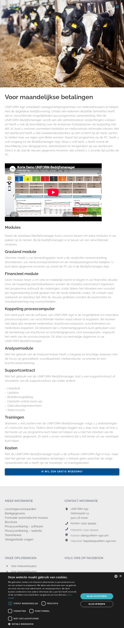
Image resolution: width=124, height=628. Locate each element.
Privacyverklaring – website (23, 530)
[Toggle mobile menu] (117, 7)
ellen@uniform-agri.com (95, 535)
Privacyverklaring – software (24, 526)
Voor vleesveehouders (24, 571)
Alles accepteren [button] (97, 596)
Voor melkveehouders (23, 566)
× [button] (120, 576)
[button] (42, 624)
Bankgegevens (15, 513)
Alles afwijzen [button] (96, 604)
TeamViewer (13, 535)
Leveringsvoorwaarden (20, 509)
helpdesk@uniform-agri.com (99, 541)
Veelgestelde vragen (19, 539)
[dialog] (62, 600)
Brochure (11, 522)
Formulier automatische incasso (26, 517)
